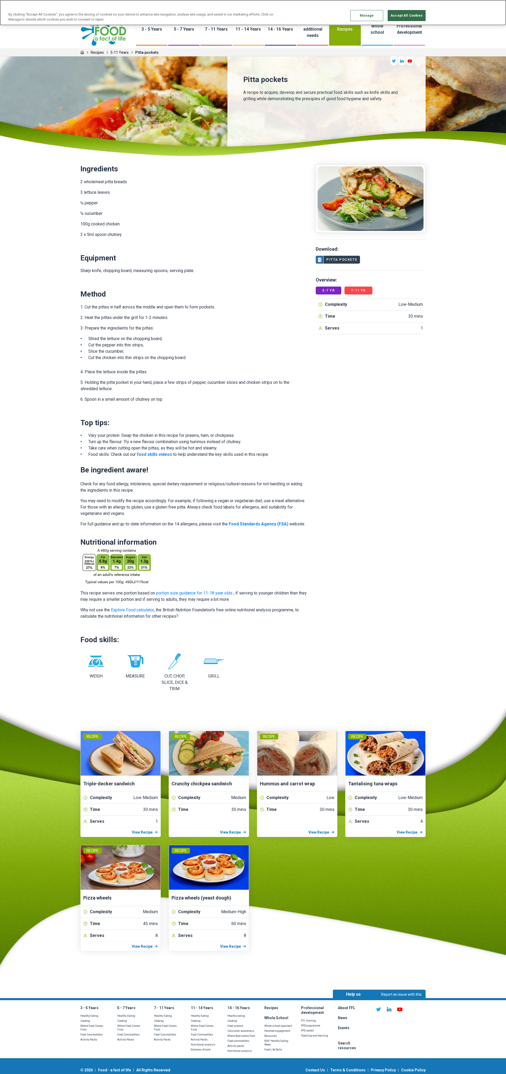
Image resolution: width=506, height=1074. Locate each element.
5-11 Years (119, 52)
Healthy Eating (89, 1015)
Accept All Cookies (406, 15)
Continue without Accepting (481, 7)
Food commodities (238, 1040)
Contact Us (315, 1070)
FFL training (308, 1020)
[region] (253, 12)
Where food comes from (241, 1035)
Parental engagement (277, 1030)
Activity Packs (88, 1039)
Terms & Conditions (348, 1070)
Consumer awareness (240, 1030)
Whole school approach (278, 1025)
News (343, 1018)
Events (343, 1028)
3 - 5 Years (89, 1008)
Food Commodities (91, 1034)
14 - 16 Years (238, 1008)
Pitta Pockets (341, 260)
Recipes (97, 52)
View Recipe (142, 832)
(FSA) (282, 523)
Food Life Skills (273, 1049)
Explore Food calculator (132, 609)
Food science (235, 1025)
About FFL (346, 1008)
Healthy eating (236, 1015)
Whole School (276, 1018)
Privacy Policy (383, 1070)
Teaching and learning (314, 1035)
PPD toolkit (307, 1030)
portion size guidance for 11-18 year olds (194, 593)
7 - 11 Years (164, 1008)
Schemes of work (201, 1049)
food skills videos (154, 454)
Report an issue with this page (401, 999)
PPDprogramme (310, 1025)
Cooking (85, 1020)
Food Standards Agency (252, 523)
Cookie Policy (413, 1070)
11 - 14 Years (202, 1008)
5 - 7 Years (126, 1008)
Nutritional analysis (203, 1044)
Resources (270, 1035)
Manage (367, 15)
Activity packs (235, 1045)
